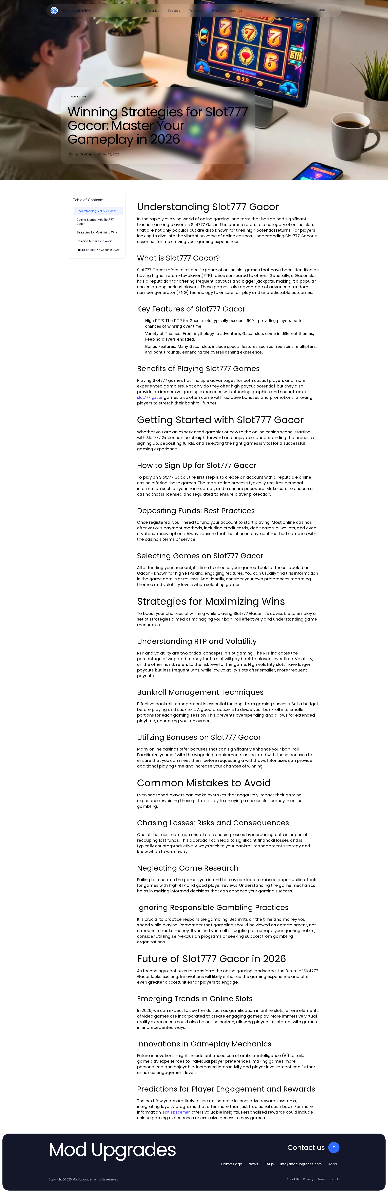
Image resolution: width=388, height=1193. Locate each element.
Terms (322, 1179)
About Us (293, 1179)
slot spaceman (177, 1112)
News (253, 1164)
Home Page (231, 1164)
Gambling (78, 96)
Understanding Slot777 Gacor (96, 211)
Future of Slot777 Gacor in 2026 (98, 249)
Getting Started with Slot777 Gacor (95, 221)
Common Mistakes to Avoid (95, 241)
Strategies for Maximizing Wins (97, 232)
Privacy (308, 1179)
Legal (334, 1179)
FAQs (269, 1164)
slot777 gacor (150, 397)
